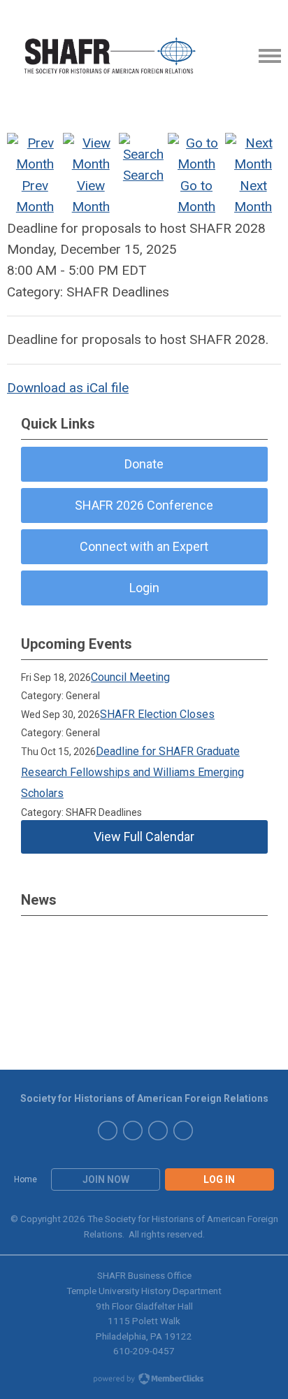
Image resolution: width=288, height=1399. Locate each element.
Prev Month (35, 196)
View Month (91, 196)
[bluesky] (133, 1130)
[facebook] (158, 1130)
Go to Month (196, 196)
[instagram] (183, 1130)
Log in (219, 1179)
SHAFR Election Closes (157, 714)
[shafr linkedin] (107, 1130)
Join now (105, 1179)
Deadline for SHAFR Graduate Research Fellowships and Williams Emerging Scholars (132, 773)
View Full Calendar (144, 836)
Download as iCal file (68, 388)
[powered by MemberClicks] (144, 1380)
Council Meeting (130, 677)
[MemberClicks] (111, 56)
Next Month (253, 196)
